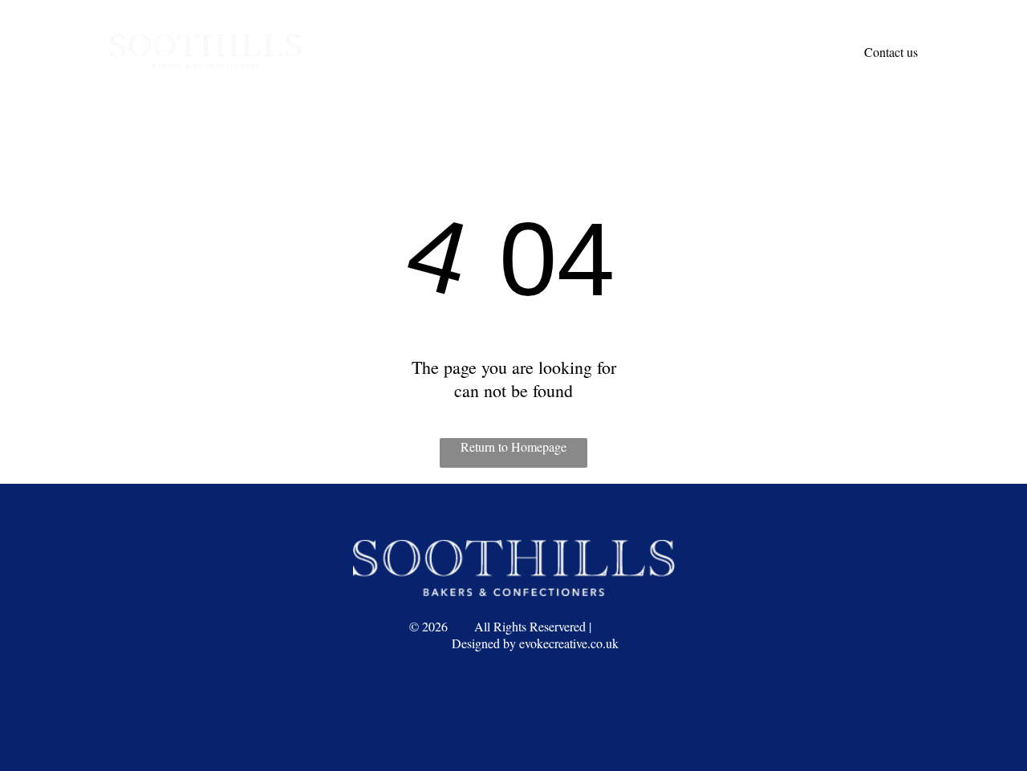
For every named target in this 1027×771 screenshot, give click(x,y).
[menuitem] (439, 33)
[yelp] (549, 686)
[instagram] (513, 686)
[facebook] (477, 686)
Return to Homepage (513, 446)
